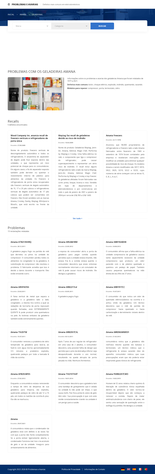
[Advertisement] (77, 52)
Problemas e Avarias (36, 469)
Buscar (102, 26)
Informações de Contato (94, 469)
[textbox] (31, 26)
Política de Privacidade (71, 469)
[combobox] (31, 26)
